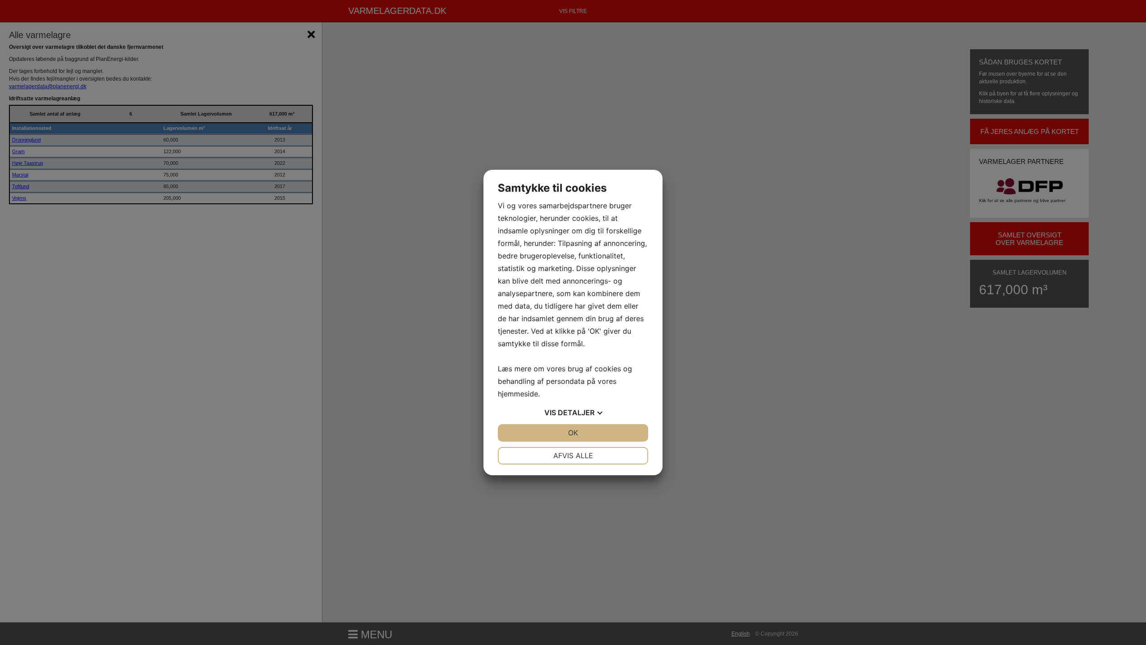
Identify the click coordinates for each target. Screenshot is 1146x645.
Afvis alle (573, 455)
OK (573, 432)
